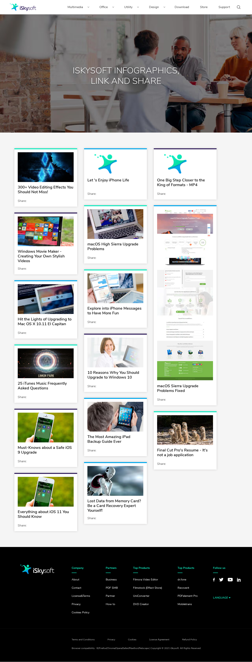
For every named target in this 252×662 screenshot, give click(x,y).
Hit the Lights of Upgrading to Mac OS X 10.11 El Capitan (44, 322)
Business (111, 579)
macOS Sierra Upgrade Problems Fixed (177, 388)
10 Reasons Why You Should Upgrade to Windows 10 (113, 375)
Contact (76, 588)
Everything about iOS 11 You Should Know (43, 514)
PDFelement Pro (188, 596)
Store (204, 7)
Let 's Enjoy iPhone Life (108, 180)
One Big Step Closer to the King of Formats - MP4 (181, 182)
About (75, 579)
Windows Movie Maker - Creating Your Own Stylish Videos (41, 256)
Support (224, 7)
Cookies (132, 639)
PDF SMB (112, 588)
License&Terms (81, 596)
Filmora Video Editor (145, 579)
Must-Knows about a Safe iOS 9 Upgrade (45, 450)
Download (182, 7)
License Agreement (159, 639)
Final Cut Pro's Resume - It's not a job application (182, 453)
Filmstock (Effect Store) (147, 588)
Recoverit (183, 588)
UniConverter (141, 596)
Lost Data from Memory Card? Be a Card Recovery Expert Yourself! (114, 505)
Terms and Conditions (83, 639)
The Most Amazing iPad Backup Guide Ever (108, 439)
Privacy (76, 604)
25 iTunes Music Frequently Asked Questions (42, 386)
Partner (110, 596)
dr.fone (182, 579)
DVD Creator (141, 604)
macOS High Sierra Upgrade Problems (112, 246)
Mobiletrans (185, 604)
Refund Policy (189, 639)
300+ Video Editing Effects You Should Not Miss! (45, 190)
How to (110, 604)
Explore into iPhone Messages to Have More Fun (114, 311)
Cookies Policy (80, 612)
